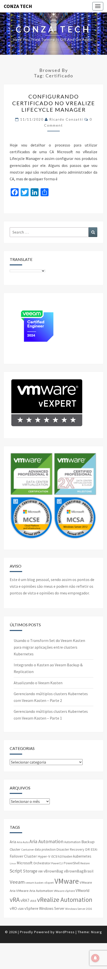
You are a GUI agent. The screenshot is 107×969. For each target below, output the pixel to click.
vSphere (31, 908)
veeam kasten (34, 882)
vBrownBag (53, 871)
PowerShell (72, 863)
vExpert (49, 882)
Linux (13, 863)
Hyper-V (44, 856)
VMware (66, 881)
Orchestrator (42, 863)
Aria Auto (23, 842)
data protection (45, 849)
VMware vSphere (64, 891)
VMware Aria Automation (34, 890)
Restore (85, 863)
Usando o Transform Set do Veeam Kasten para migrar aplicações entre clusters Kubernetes (49, 647)
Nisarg (96, 932)
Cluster (15, 849)
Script (16, 871)
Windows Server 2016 (78, 909)
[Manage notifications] (95, 958)
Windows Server (51, 908)
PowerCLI (57, 863)
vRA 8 (33, 901)
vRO (13, 908)
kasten (67, 856)
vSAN (21, 909)
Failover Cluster (23, 856)
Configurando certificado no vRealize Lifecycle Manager (53, 103)
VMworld (82, 890)
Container (27, 849)
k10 (60, 856)
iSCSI (54, 856)
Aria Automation (46, 841)
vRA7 (24, 900)
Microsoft (25, 862)
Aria (13, 841)
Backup (88, 841)
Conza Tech (18, 6)
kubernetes (82, 856)
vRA (15, 899)
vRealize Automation (64, 900)
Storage (30, 871)
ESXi (94, 849)
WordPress (65, 932)
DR (87, 849)
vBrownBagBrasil (78, 871)
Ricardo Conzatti (66, 119)
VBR (40, 871)
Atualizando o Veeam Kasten (38, 682)
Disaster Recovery (70, 849)
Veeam (17, 882)
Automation (72, 842)
